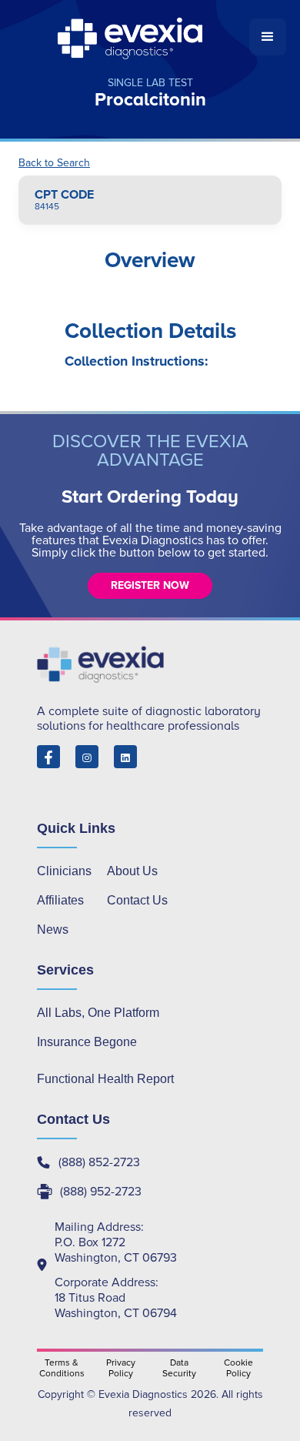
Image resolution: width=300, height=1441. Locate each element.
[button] (267, 36)
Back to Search (54, 163)
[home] (131, 37)
